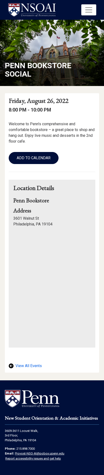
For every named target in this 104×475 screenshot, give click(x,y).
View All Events (28, 365)
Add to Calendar (34, 158)
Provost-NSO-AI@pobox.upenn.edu (39, 453)
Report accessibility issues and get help (33, 458)
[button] (88, 9)
